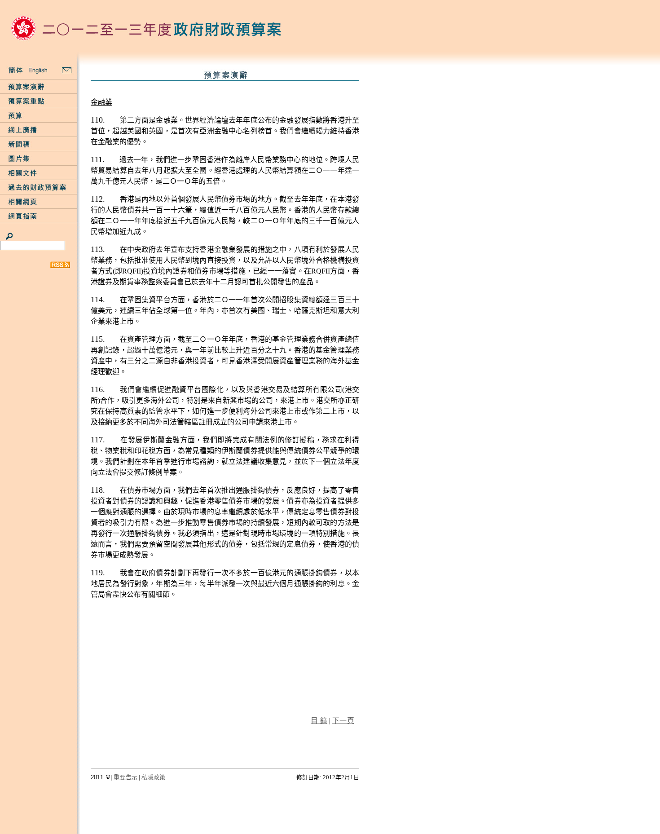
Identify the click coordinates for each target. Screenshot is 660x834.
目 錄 (319, 720)
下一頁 (343, 720)
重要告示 (125, 777)
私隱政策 (153, 777)
